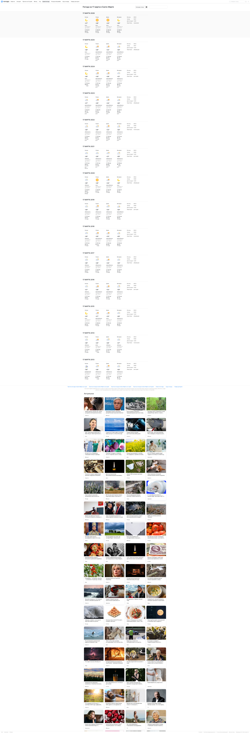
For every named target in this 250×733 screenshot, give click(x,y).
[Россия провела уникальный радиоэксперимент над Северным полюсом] (94, 636)
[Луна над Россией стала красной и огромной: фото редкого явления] (156, 615)
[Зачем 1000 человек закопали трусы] (135, 469)
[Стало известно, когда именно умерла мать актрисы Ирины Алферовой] (156, 657)
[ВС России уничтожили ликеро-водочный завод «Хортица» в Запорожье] (114, 490)
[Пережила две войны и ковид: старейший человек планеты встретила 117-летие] (156, 720)
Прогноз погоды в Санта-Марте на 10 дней (143, 386)
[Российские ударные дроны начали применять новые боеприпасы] (156, 574)
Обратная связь (232, 732)
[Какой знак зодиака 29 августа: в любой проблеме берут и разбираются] (94, 720)
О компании (6, 732)
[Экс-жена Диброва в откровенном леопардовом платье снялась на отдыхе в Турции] (135, 720)
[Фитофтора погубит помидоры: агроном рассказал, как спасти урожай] (156, 532)
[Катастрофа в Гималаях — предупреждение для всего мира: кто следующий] (135, 407)
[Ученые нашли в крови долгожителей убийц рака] (135, 428)
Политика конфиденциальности (209, 732)
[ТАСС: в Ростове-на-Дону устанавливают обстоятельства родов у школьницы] (114, 636)
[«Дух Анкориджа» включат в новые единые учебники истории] (114, 511)
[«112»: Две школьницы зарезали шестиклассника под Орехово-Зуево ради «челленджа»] (135, 553)
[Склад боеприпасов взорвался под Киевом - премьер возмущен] (114, 657)
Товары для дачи (178, 386)
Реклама (11, 732)
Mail (2, 732)
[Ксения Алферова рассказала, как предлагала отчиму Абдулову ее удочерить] (114, 553)
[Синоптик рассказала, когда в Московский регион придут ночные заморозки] (135, 511)
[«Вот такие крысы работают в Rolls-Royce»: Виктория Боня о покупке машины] (94, 428)
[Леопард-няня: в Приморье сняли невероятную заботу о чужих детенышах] (156, 407)
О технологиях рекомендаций (222, 732)
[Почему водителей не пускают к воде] (135, 657)
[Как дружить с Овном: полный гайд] (135, 594)
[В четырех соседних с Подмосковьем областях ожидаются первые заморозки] (156, 636)
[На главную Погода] (6, 1)
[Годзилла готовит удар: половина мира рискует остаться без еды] (114, 428)
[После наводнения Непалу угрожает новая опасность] (135, 490)
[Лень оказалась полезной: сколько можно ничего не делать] (156, 469)
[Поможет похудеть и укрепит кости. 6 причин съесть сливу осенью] (114, 449)
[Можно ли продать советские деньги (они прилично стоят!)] (156, 553)
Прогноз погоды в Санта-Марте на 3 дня (77, 386)
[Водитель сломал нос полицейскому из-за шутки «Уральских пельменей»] (135, 636)
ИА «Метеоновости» (245, 732)
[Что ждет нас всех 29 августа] (94, 657)
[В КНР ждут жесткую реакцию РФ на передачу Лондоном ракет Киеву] (156, 428)
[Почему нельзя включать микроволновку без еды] (135, 574)
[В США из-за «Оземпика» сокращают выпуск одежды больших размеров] (94, 449)
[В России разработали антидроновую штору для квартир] (135, 532)
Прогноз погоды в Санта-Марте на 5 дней (99, 386)
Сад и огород (169, 386)
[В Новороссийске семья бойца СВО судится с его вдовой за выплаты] (114, 699)
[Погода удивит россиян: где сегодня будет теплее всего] (114, 532)
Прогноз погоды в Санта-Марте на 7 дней (121, 386)
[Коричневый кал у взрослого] (156, 678)
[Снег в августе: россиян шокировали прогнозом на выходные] (94, 490)
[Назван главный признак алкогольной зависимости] (114, 594)
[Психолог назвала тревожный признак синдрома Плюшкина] (94, 469)
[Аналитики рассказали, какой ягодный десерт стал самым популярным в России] (114, 720)
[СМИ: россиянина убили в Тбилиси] (156, 511)
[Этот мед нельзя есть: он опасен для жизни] (114, 678)
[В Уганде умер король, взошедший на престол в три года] (94, 532)
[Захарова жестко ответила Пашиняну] (114, 574)
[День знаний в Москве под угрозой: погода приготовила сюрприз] (135, 678)
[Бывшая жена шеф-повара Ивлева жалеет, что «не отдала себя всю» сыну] (156, 699)
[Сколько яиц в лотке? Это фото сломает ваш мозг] (114, 615)
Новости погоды (160, 386)
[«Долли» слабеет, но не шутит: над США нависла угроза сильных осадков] (94, 615)
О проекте (200, 732)
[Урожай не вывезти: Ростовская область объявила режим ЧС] (94, 594)
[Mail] (2, 1)
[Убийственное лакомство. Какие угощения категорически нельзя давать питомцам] (94, 407)
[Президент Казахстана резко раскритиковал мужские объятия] (114, 407)
